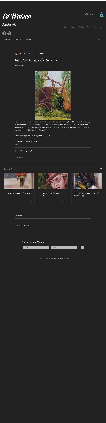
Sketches (28, 39)
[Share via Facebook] (16, 151)
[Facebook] (4, 33)
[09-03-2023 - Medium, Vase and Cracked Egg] (87, 181)
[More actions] (90, 53)
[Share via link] (31, 151)
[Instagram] (9, 33)
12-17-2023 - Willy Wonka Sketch (50, 194)
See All (99, 169)
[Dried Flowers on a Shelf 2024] (19, 181)
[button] (102, 14)
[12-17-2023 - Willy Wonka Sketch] (53, 181)
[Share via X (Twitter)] (21, 151)
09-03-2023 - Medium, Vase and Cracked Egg (86, 194)
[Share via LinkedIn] (26, 151)
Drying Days (17, 39)
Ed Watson (16, 16)
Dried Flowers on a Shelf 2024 (18, 193)
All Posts (7, 39)
